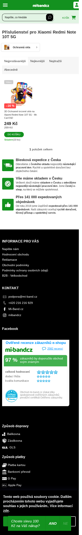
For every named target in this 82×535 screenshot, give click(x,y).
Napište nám (10, 249)
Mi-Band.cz (15, 309)
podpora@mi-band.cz (22, 296)
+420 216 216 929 (20, 303)
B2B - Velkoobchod (14, 275)
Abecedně (11, 69)
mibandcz (14, 315)
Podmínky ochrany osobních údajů (25, 270)
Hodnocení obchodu (15, 254)
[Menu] (6, 5)
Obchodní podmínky (15, 265)
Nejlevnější (37, 61)
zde (6, 510)
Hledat (49, 17)
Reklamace (9, 259)
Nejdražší (55, 61)
